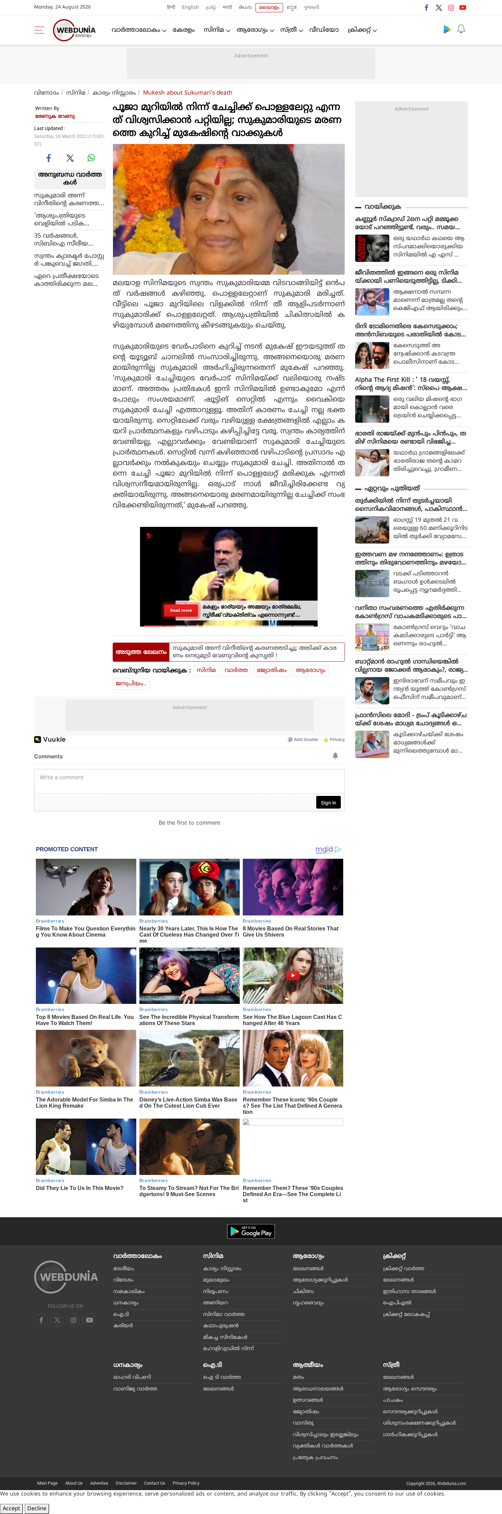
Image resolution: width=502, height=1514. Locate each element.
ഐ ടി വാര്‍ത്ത (222, 1377)
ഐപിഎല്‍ (397, 1303)
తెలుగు (245, 8)
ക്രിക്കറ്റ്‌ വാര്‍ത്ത (403, 1269)
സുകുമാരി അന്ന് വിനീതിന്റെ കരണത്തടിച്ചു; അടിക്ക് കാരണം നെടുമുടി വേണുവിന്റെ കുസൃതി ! (67, 199)
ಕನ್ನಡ (292, 8)
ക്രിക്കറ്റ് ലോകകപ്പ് (406, 1315)
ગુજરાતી (311, 8)
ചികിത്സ (303, 1292)
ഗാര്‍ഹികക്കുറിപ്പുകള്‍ (410, 1435)
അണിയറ (215, 1303)
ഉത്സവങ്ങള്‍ (308, 1400)
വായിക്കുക (383, 207)
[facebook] (427, 7)
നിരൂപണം (215, 1292)
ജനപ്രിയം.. (131, 684)
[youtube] (463, 7)
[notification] (461, 29)
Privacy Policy (186, 1483)
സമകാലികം (129, 1292)
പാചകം (393, 1400)
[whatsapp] (91, 158)
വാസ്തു (303, 1423)
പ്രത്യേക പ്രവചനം (315, 1458)
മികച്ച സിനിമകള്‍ (225, 1337)
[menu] (41, 30)
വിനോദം (46, 93)
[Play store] (447, 29)
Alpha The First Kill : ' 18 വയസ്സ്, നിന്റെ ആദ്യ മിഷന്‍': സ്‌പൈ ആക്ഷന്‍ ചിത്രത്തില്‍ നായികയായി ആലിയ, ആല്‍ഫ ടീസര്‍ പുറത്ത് (411, 384)
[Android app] (251, 1231)
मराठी (227, 8)
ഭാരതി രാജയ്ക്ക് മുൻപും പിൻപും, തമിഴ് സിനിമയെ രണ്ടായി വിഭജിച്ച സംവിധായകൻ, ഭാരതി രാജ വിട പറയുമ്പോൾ (410, 438)
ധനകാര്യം (126, 1303)
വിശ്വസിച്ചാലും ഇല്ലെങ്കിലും (326, 1435)
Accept (11, 1508)
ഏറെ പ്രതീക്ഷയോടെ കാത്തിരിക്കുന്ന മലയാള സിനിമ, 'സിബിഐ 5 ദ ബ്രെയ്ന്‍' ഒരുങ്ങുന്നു (66, 280)
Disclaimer (126, 1483)
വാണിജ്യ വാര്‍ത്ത (135, 1389)
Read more (181, 610)
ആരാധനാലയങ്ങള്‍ (318, 1389)
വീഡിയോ (324, 30)
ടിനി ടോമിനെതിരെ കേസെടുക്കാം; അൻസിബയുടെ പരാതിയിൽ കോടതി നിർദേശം (408, 331)
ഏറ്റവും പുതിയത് (392, 489)
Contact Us (154, 1483)
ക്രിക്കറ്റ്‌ (359, 30)
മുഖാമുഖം (216, 1280)
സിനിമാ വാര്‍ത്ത (224, 1315)
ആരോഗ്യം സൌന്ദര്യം (410, 1389)
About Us (74, 1483)
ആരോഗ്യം (252, 30)
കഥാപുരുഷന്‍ (221, 1326)
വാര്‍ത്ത (236, 670)
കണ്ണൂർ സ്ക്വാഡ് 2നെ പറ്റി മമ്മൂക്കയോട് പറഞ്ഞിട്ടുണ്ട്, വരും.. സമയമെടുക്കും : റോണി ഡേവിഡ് (406, 223)
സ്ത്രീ (288, 30)
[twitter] (439, 7)
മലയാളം (269, 8)
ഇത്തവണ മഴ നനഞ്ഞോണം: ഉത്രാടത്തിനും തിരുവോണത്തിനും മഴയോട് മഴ (410, 559)
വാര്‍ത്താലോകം (136, 30)
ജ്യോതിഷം (272, 670)
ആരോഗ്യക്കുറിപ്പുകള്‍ (320, 1280)
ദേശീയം (123, 1269)
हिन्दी (171, 8)
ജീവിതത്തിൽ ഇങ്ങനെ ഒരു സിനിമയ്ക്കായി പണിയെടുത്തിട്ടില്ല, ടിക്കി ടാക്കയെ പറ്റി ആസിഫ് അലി (407, 277)
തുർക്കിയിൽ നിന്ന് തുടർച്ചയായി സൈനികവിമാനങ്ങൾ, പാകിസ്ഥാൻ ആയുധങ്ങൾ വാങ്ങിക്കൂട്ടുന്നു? (408, 505)
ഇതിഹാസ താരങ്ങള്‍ (409, 1292)
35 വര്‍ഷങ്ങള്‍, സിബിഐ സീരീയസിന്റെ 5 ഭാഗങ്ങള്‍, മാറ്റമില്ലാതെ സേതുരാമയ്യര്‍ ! (70, 240)
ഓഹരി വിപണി (132, 1377)
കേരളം (184, 30)
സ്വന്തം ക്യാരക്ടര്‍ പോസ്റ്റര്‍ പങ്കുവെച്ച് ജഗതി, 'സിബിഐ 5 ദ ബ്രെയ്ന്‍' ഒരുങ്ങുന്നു (69, 260)
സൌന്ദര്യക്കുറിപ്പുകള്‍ (410, 1412)
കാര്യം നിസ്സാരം (114, 93)
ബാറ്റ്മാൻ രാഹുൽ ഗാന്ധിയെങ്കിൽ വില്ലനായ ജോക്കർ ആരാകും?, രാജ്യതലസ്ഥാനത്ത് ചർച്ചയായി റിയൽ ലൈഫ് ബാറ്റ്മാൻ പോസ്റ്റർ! (409, 666)
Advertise (99, 1483)
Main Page (47, 1483)
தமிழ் (211, 8)
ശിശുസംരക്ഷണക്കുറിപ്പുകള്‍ (419, 1423)
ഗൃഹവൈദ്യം (308, 1303)
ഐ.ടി (121, 1315)
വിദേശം (123, 1280)
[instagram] (451, 7)
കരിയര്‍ (123, 1326)
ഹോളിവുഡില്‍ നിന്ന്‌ (228, 1349)
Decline (36, 1508)
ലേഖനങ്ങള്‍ (308, 1269)
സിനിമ (214, 30)
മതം (298, 1377)
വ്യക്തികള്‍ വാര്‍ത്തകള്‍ (323, 1446)
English (190, 8)
